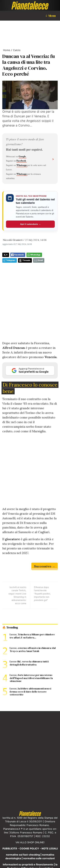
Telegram (10, 260)
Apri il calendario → (30, 224)
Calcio (16, 50)
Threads (26, 260)
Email (40, 260)
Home (6, 50)
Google (22, 156)
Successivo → (44, 566)
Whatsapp (21, 165)
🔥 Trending (10, 627)
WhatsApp (35, 255)
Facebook (21, 160)
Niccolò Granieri (12, 239)
